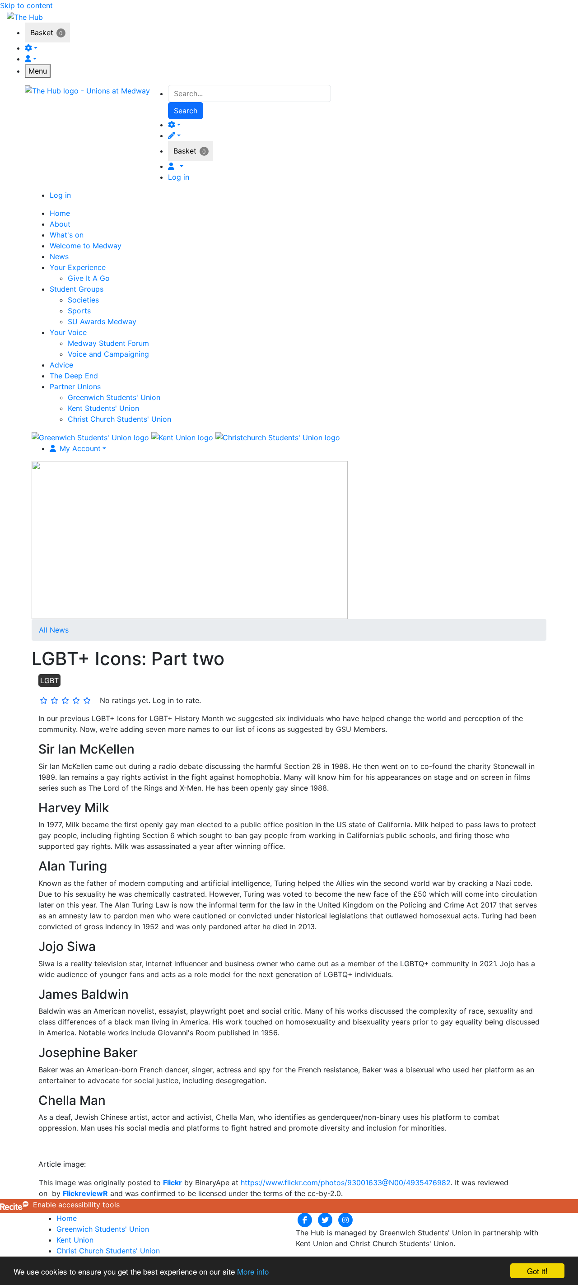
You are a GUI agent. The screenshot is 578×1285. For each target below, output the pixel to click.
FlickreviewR (85, 1193)
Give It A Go (89, 278)
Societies (83, 299)
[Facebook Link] (306, 1219)
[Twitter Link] (326, 1219)
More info (253, 1271)
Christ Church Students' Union (119, 419)
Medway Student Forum (108, 343)
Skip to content (26, 5)
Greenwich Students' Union (114, 397)
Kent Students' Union (103, 408)
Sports (79, 310)
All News (54, 629)
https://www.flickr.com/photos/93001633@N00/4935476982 (346, 1182)
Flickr (172, 1182)
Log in (178, 177)
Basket (41, 32)
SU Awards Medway (102, 321)
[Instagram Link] (345, 1219)
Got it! (537, 1270)
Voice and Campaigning (108, 353)
